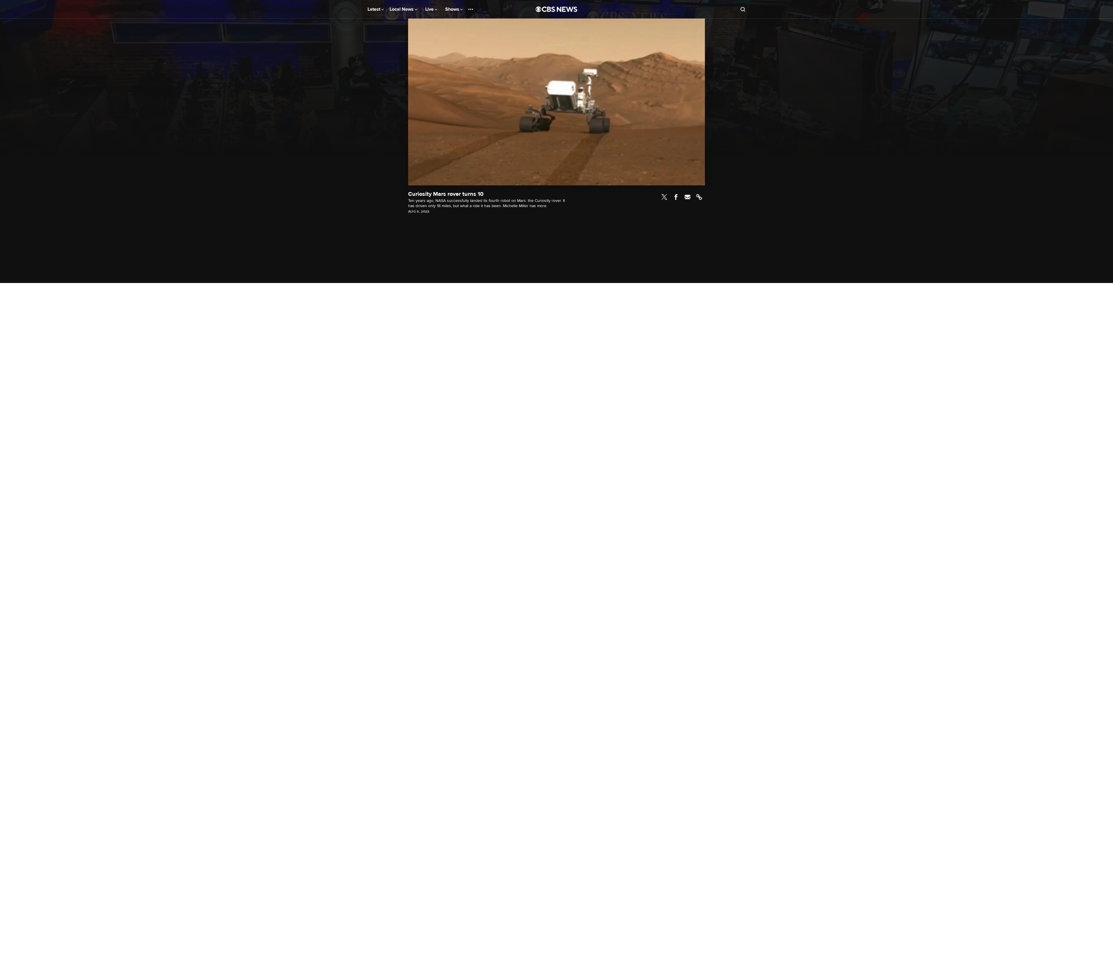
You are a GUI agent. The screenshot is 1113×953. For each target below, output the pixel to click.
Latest (374, 9)
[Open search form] (742, 9)
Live (430, 9)
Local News (402, 9)
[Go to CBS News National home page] (556, 9)
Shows (452, 9)
